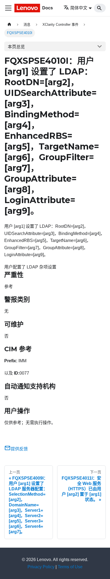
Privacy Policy (41, 567)
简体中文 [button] (78, 8)
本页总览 (16, 46)
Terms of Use (70, 567)
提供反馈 (19, 449)
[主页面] (9, 24)
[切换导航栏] (8, 8)
